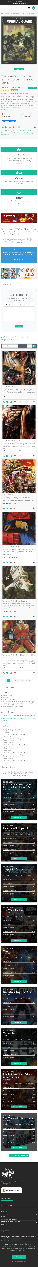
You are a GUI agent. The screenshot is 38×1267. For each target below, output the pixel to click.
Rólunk (3, 1216)
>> (30, 680)
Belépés (23, 3)
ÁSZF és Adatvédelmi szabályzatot (18, 1245)
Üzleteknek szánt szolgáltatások (10, 1221)
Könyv (33, 131)
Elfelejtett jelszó (6, 1214)
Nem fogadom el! (19, 1262)
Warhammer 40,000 (15, 93)
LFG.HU (26, 1)
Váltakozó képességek (27, 133)
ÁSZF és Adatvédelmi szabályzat (9, 1219)
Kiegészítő (20, 131)
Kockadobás (5, 134)
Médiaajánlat (5, 1224)
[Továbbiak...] (28, 304)
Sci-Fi (9, 131)
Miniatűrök (27, 131)
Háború (14, 131)
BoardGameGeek (18, 1)
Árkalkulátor (16, 3)
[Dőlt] (9, 304)
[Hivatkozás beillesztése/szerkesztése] (20, 304)
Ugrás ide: (32, 87)
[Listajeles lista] (13, 304)
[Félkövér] (6, 304)
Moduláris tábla (16, 133)
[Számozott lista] (16, 304)
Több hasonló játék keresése (19, 1155)
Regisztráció (4, 1211)
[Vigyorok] (24, 304)
